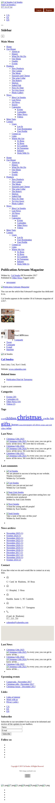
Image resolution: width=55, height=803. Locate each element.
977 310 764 (12, 618)
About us (15, 51)
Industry (20, 150)
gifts (6, 424)
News (8, 95)
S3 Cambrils (22, 146)
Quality (15, 61)
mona (21, 425)
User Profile (22, 131)
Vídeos (20, 117)
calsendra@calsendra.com (17, 622)
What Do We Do (19, 56)
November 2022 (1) (14, 540)
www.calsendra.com (17, 369)
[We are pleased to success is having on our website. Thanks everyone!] (12, 471)
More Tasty (11, 119)
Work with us (12, 699)
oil (34, 425)
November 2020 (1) (14, 545)
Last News (16, 100)
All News (16, 102)
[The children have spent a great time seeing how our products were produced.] (15, 492)
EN (7, 20)
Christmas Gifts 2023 (15, 453)
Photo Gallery (17, 92)
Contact (9, 121)
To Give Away (18, 90)
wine (8, 428)
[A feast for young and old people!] (12, 504)
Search (14, 105)
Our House (11, 49)
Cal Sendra (15, 275)
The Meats (16, 73)
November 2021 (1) (14, 543)
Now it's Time (18, 88)
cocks (46, 418)
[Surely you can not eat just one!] (12, 483)
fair (52, 418)
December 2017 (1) (14, 552)
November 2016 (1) (14, 557)
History (15, 54)
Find (8, 4)
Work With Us (23, 153)
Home (9, 47)
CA (7, 15)
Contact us (16, 134)
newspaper (10, 282)
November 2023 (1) (14, 538)
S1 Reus (20, 141)
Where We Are (18, 138)
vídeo (3, 428)
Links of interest (13, 697)
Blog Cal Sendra (19, 97)
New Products (18, 68)
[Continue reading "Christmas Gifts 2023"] (16, 456)
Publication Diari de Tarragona (19, 379)
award (3, 419)
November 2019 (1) (14, 548)
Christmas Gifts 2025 (15, 439)
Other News (22, 114)
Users (14, 124)
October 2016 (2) (13, 560)
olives (38, 425)
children (11, 418)
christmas (30, 417)
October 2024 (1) (13, 536)
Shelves (15, 83)
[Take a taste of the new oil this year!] (12, 513)
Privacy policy (12, 702)
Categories (16, 107)
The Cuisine (17, 71)
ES (7, 17)
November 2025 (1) (14, 533)
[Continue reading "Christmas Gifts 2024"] (16, 448)
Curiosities (21, 112)
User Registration (24, 129)
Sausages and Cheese (21, 76)
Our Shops (16, 59)
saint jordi (49, 425)
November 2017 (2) (14, 555)
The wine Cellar (18, 78)
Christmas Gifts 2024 (15, 446)
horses (15, 424)
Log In (20, 126)
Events (14, 63)
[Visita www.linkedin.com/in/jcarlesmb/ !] (27, 775)
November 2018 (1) (14, 550)
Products (10, 66)
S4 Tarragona (22, 148)
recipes (43, 425)
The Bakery (17, 80)
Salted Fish (16, 85)
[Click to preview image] (15, 287)
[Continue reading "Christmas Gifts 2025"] (16, 441)
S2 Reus (20, 143)
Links (14, 136)
